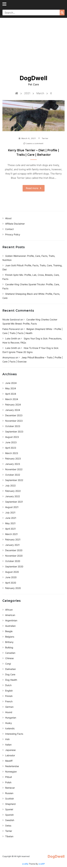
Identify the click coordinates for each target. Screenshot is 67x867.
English (9, 690)
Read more (32, 188)
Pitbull (8, 777)
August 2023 (12, 437)
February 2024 (13, 404)
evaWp (25, 864)
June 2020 (11, 577)
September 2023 (14, 431)
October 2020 (12, 561)
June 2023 (11, 442)
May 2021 (10, 523)
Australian (10, 625)
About (8, 218)
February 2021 (12, 539)
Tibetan (9, 836)
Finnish (9, 696)
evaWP (42, 864)
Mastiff (9, 760)
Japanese (10, 750)
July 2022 (10, 485)
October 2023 (12, 426)
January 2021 (12, 544)
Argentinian (11, 620)
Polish (8, 782)
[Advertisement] (33, 44)
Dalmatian (10, 669)
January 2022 (12, 496)
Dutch (8, 685)
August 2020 (12, 571)
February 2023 (13, 458)
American (10, 615)
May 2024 (10, 388)
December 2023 (13, 415)
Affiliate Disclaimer (15, 223)
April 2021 (10, 528)
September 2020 (14, 566)
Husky (8, 723)
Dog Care (10, 674)
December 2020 (13, 550)
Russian (9, 793)
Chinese (9, 658)
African (9, 609)
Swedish (9, 820)
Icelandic (10, 728)
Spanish (9, 814)
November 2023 (14, 420)
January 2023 (12, 464)
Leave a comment (34, 143)
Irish (7, 739)
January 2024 (12, 410)
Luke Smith (11, 338)
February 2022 (13, 491)
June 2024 (11, 383)
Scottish (9, 798)
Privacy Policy (12, 234)
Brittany (9, 642)
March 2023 (11, 453)
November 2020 (14, 555)
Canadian (10, 652)
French (9, 701)
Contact (9, 229)
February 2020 (13, 588)
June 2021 (10, 518)
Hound (8, 712)
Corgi (8, 663)
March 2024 (11, 399)
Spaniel (9, 809)
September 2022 (14, 480)
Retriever (10, 787)
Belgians (9, 636)
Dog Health (11, 679)
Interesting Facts (14, 733)
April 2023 (10, 447)
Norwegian (11, 771)
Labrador (10, 755)
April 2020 (10, 582)
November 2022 (13, 469)
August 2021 (12, 507)
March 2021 (11, 534)
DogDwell (33, 78)
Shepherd (10, 804)
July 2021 (10, 512)
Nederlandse (12, 766)
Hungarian (10, 717)
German (9, 706)
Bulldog (9, 647)
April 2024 (10, 393)
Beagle (9, 631)
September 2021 (14, 501)
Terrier (45, 138)
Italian (8, 744)
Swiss (8, 825)
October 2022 (12, 474)
